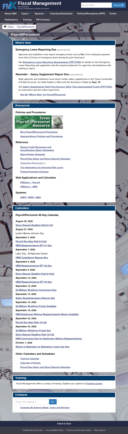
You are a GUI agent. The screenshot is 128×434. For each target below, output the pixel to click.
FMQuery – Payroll (30, 182)
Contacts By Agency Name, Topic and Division (45, 407)
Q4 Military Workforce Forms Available (36, 306)
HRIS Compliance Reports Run (32, 257)
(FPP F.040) (52, 62)
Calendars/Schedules (61, 13)
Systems (39, 13)
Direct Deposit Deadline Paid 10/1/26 (35, 334)
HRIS (38, 197)
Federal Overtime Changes (34, 171)
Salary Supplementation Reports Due (35, 298)
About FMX (11, 13)
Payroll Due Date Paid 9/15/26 (31, 241)
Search (117, 5)
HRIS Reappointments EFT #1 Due (34, 245)
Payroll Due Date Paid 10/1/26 (31, 322)
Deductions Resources (33, 163)
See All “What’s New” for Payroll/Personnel (43, 94)
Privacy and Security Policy (79, 430)
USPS (23, 197)
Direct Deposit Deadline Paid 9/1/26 (34, 225)
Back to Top (64, 424)
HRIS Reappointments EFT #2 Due (34, 265)
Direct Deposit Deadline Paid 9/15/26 (35, 273)
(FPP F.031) (67, 87)
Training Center (94, 383)
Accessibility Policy (55, 430)
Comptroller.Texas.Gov (33, 430)
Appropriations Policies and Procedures (41, 136)
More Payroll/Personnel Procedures (39, 132)
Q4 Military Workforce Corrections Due (36, 289)
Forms (113, 13)
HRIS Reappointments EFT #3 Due (34, 281)
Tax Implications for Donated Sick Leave (41, 167)
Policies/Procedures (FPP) (91, 13)
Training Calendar (29, 358)
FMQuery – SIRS (28, 186)
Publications (11, 19)
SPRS (31, 197)
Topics (24, 13)
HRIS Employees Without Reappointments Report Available (47, 314)
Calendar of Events (30, 363)
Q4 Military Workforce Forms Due (33, 330)
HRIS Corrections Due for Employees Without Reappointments (49, 338)
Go (53, 402)
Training (27, 19)
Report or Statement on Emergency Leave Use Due (42, 346)
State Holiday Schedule (32, 154)
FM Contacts (43, 19)
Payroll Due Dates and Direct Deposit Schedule (45, 158)
